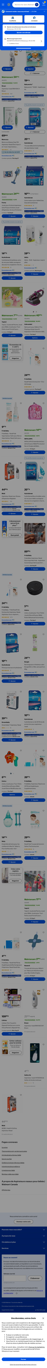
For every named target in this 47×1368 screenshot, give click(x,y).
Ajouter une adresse (23, 32)
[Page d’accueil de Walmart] (8, 4)
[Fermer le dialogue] (43, 1318)
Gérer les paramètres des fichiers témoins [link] (23, 1364)
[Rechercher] (36, 4)
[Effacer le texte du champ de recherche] (34, 4)
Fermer (23, 1359)
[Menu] (3, 4)
